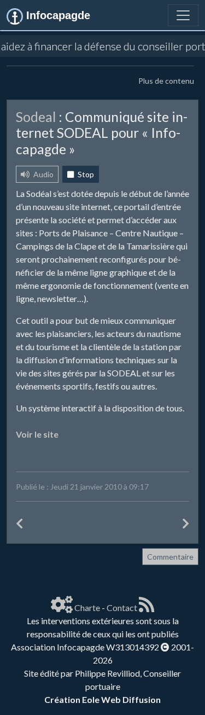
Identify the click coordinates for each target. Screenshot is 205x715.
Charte (87, 607)
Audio (43, 174)
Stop (85, 174)
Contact (122, 607)
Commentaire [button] (170, 556)
